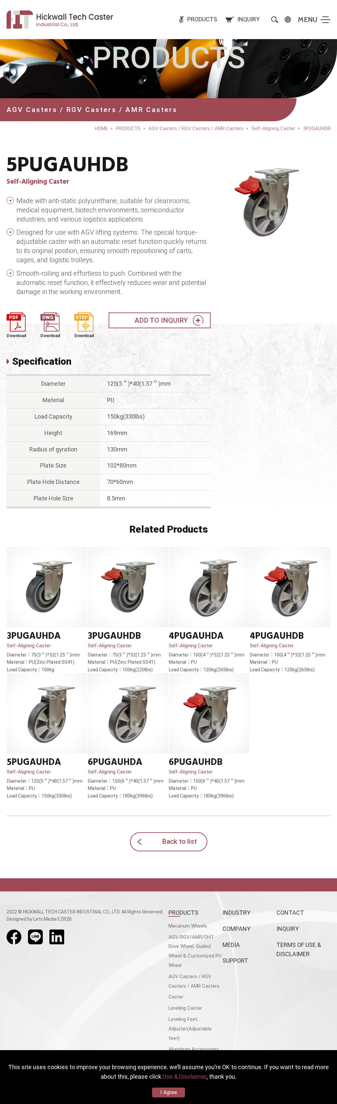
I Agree (168, 1092)
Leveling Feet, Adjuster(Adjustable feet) (190, 1028)
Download (16, 335)
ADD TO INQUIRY (161, 320)
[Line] (35, 937)
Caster (175, 997)
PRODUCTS (183, 912)
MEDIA (231, 944)
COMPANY (236, 928)
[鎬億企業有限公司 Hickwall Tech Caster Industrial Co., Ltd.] (61, 19)
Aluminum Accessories (193, 1049)
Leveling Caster (185, 1008)
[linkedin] (56, 937)
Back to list (179, 841)
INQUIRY (287, 928)
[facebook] (14, 937)
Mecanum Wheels (187, 926)
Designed (16, 919)
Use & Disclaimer (185, 1076)
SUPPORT (235, 960)
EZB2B (65, 919)
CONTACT (290, 912)
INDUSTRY (236, 912)
